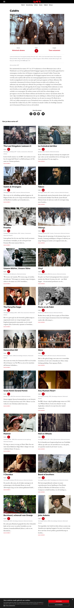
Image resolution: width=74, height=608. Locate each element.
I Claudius (8, 474)
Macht (23, 5)
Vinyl (40, 268)
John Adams (44, 515)
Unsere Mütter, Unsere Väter (17, 268)
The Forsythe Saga (12, 307)
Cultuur (36, 5)
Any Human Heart (46, 390)
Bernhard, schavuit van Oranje (18, 515)
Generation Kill (11, 350)
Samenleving (29, 5)
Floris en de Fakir (46, 307)
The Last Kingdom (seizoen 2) (17, 146)
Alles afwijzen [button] (59, 604)
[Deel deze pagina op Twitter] (34, 113)
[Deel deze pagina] (38, 113)
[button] (25, 606)
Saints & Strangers (12, 187)
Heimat (7, 433)
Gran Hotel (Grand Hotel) (16, 390)
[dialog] (37, 603)
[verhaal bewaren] (43, 113)
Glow (40, 350)
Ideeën (40, 5)
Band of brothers (46, 474)
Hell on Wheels (45, 433)
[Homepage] (37, 2)
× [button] (72, 599)
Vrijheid (46, 5)
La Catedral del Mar (47, 146)
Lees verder (7, 163)
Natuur (51, 5)
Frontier (7, 227)
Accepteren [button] (59, 601)
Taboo (41, 187)
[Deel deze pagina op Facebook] (30, 113)
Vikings (41, 227)
